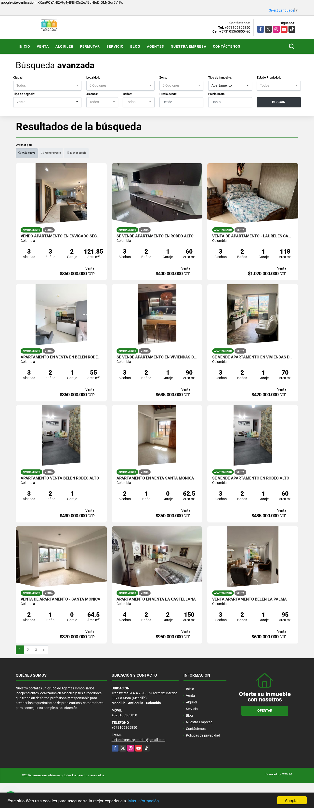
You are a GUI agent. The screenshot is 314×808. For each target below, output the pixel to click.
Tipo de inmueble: (220, 77)
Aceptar (292, 800)
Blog (135, 46)
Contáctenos (226, 46)
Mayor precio (77, 152)
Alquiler (64, 46)
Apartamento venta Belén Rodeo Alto (60, 478)
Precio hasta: (216, 94)
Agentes (155, 46)
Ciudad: (18, 77)
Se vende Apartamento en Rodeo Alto (155, 236)
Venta (43, 46)
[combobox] (47, 86)
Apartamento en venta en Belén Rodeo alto (61, 357)
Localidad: (93, 77)
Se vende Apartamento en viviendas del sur (157, 357)
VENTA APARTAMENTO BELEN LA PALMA (249, 599)
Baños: (127, 94)
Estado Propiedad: (269, 77)
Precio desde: (168, 94)
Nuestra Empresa (188, 46)
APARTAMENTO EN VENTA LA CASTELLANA (156, 599)
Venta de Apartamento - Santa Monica (60, 599)
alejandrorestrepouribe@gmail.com (138, 740)
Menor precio (52, 152)
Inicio (24, 46)
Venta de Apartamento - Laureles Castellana (252, 236)
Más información (143, 800)
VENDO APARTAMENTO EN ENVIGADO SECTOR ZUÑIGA (61, 236)
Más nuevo (28, 152)
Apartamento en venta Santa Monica (155, 478)
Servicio (115, 46)
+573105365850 (237, 27)
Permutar (90, 46)
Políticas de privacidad (203, 735)
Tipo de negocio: (24, 94)
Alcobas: (92, 94)
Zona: (163, 77)
